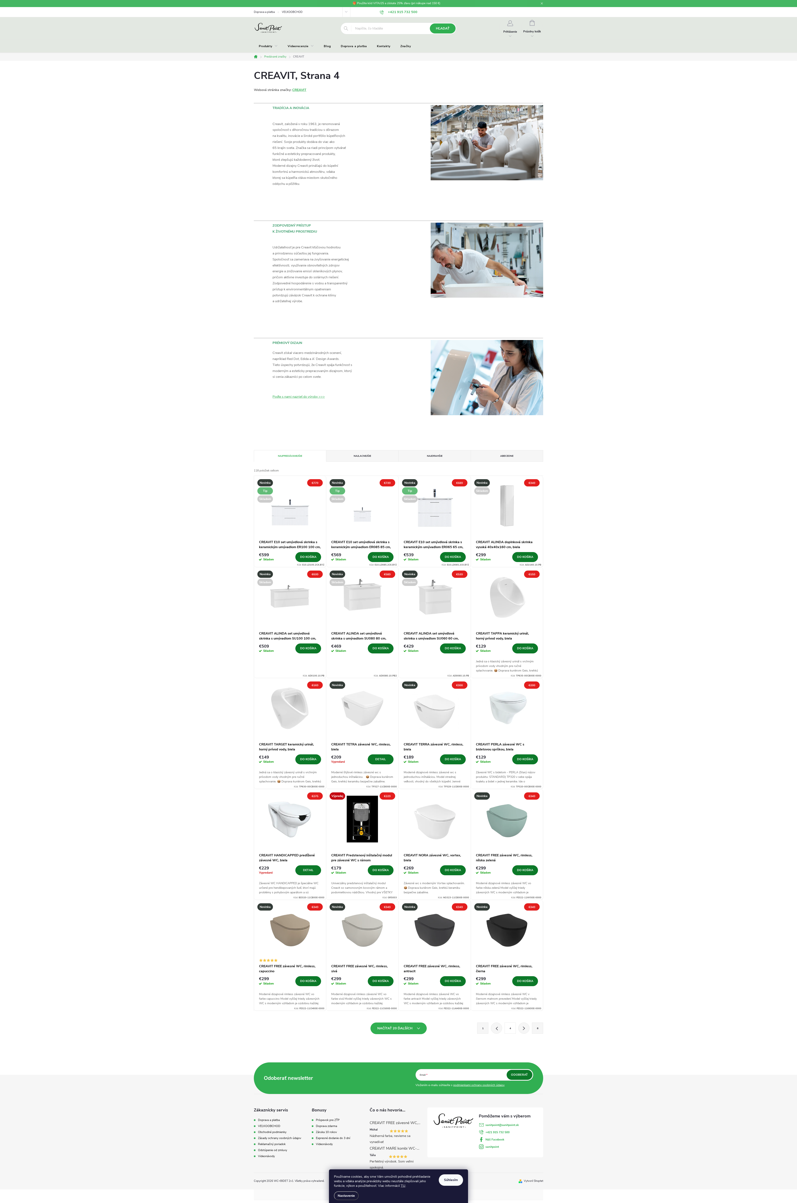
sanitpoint (492, 1147)
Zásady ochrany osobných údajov (279, 1138)
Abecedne (506, 456)
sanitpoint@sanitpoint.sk (502, 1125)
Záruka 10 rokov (326, 1132)
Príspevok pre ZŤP (328, 1120)
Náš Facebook (494, 1140)
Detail (380, 759)
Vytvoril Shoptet (533, 1181)
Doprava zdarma (326, 1126)
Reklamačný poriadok (272, 1144)
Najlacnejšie (362, 456)
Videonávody (266, 1156)
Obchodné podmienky (272, 1132)
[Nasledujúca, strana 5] (523, 1028)
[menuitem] (268, 46)
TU (403, 1185)
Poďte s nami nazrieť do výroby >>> (299, 396)
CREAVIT (299, 90)
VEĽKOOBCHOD (292, 12)
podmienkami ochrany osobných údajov (479, 1085)
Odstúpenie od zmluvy (272, 1150)
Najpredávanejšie (290, 456)
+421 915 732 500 (497, 1132)
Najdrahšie (435, 456)
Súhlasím (451, 1180)
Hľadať (443, 28)
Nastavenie (346, 1195)
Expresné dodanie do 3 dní (333, 1138)
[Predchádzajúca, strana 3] (496, 1028)
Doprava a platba (264, 12)
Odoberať (519, 1075)
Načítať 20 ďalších (395, 1028)
